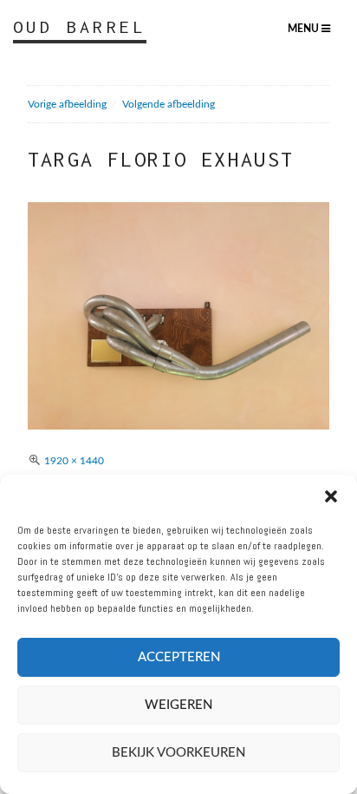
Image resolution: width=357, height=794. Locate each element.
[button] (331, 496)
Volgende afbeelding (168, 104)
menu (304, 28)
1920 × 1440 (74, 461)
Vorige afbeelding (67, 104)
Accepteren (179, 657)
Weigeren (178, 705)
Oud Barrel (79, 26)
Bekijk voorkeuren (178, 752)
